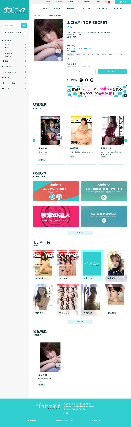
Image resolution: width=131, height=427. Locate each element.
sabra (37, 1)
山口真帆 (69, 27)
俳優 (84, 55)
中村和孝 (73, 51)
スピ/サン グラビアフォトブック (82, 48)
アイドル (78, 55)
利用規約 (33, 420)
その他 (98, 1)
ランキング (57, 8)
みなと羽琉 (8, 53)
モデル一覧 (70, 8)
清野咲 (7, 44)
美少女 (104, 55)
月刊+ (71, 1)
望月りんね (8, 50)
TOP (34, 15)
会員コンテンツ (102, 8)
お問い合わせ (98, 420)
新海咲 (7, 47)
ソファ (110, 55)
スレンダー (91, 55)
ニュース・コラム (85, 8)
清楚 (98, 55)
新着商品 (45, 8)
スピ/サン (61, 1)
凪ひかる (8, 56)
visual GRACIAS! (85, 1)
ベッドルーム (118, 55)
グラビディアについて (120, 8)
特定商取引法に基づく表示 (64, 420)
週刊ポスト (49, 1)
